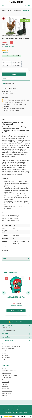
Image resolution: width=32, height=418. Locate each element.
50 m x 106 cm (16, 65)
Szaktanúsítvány (5, 388)
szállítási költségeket (19, 409)
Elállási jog (4, 395)
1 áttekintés (5, 52)
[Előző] (3, 26)
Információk (17, 406)
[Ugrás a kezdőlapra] (16, 2)
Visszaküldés (5, 386)
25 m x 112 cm (6, 65)
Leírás (3, 119)
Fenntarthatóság (5, 382)
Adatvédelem (5, 350)
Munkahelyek (5, 355)
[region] (16, 26)
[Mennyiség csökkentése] (3, 70)
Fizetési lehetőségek (6, 393)
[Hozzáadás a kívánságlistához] (22, 278)
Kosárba (14, 74)
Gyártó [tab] (4, 258)
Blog (3, 379)
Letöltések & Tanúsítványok (8, 348)
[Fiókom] (25, 5)
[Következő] (29, 26)
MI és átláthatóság (6, 357)
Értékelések (5, 250)
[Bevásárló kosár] (29, 5)
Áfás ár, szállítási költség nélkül (8, 46)
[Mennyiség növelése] (26, 70)
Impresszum (4, 353)
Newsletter (4, 384)
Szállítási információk (7, 391)
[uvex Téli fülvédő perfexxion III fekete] (16, 26)
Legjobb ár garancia (11, 78)
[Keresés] (18, 5)
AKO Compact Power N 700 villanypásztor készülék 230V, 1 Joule (16, 296)
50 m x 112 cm (16, 62)
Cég (13, 406)
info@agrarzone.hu (10, 330)
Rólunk (3, 360)
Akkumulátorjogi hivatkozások (9, 370)
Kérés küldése (9, 83)
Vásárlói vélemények (6, 377)
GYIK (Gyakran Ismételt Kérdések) (9, 375)
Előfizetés (4, 368)
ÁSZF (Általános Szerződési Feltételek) (11, 346)
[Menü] (3, 5)
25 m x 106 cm (6, 62)
